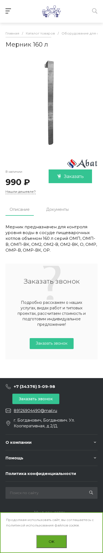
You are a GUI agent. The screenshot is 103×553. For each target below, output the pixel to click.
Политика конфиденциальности (40, 473)
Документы (57, 209)
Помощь (14, 458)
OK (51, 541)
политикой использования (30, 525)
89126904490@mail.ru (35, 410)
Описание (20, 209)
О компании (18, 442)
